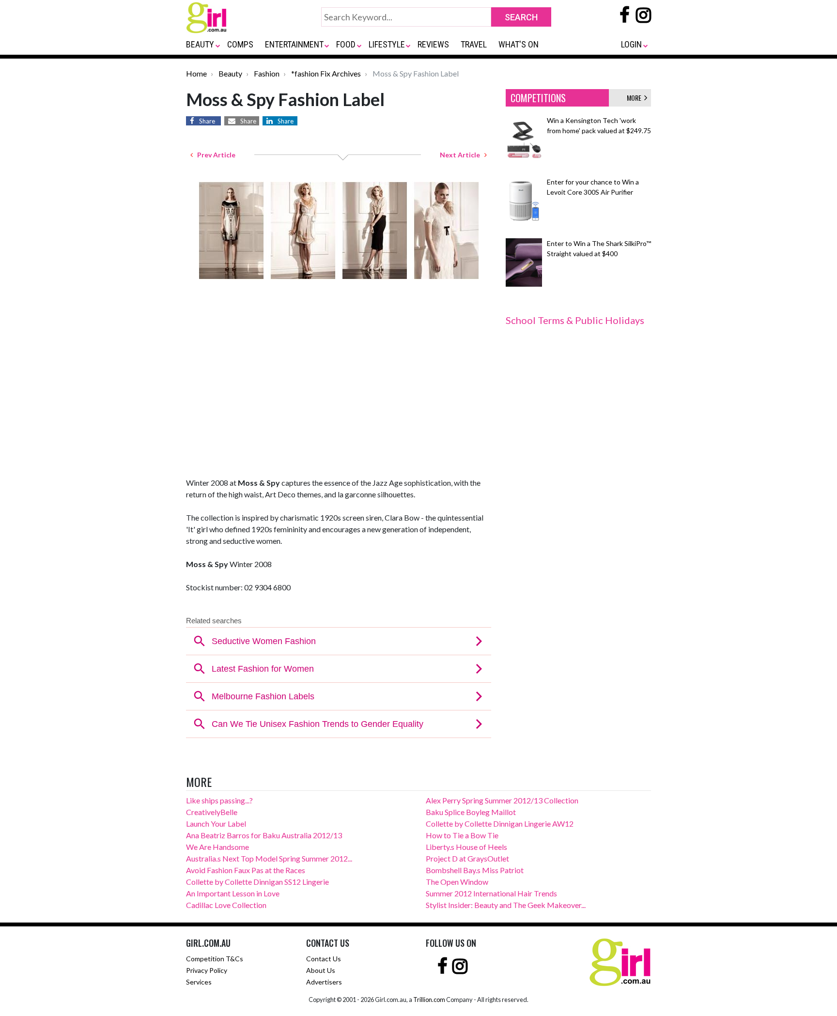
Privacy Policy (206, 970)
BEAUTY (200, 44)
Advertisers (324, 982)
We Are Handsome (217, 846)
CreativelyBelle (211, 811)
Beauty (230, 73)
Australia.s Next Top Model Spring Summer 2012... (269, 858)
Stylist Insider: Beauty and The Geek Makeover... (506, 904)
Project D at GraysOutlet (467, 858)
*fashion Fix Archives (326, 73)
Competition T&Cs (214, 958)
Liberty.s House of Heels (466, 846)
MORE (635, 97)
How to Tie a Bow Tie (462, 835)
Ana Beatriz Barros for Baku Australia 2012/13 (264, 835)
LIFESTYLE (387, 44)
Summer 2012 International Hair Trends (491, 893)
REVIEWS (433, 44)
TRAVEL (474, 44)
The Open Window (457, 881)
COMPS (240, 44)
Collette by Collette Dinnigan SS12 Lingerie (257, 881)
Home (196, 73)
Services (199, 982)
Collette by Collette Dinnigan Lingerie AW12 (500, 823)
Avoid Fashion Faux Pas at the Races (245, 870)
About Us (320, 970)
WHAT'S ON (518, 44)
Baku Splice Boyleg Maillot (471, 811)
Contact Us (323, 958)
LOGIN (631, 44)
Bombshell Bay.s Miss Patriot (475, 870)
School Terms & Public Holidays (575, 320)
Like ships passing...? (219, 800)
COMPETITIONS (538, 98)
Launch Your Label (216, 823)
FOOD (346, 44)
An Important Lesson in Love (232, 893)
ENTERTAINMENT (294, 44)
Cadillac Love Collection (226, 904)
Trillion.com (429, 999)
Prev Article (214, 155)
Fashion (266, 73)
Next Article (462, 155)
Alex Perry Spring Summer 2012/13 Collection (502, 800)
